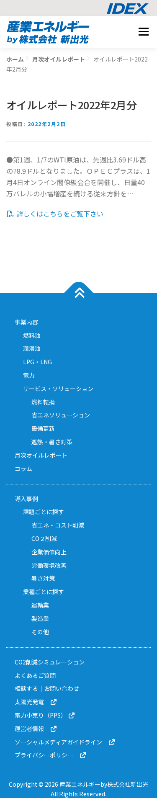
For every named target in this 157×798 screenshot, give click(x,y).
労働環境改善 (49, 565)
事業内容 (26, 322)
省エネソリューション (60, 415)
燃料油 (32, 335)
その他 (40, 632)
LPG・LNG (37, 362)
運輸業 (40, 605)
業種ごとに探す (43, 591)
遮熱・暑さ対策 (51, 442)
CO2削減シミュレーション (50, 662)
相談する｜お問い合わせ (47, 688)
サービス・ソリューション (58, 388)
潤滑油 (32, 348)
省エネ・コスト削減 (57, 525)
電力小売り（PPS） (41, 715)
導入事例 (26, 498)
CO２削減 (44, 538)
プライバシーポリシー (47, 755)
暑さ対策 (43, 578)
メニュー (143, 31)
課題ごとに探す (43, 511)
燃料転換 (43, 402)
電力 (29, 375)
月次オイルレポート (41, 455)
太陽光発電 (32, 702)
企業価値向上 (49, 552)
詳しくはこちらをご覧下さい (59, 214)
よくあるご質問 (35, 675)
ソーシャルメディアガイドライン (61, 742)
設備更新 (43, 428)
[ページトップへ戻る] (78, 293)
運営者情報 (32, 728)
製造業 (40, 618)
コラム (23, 468)
